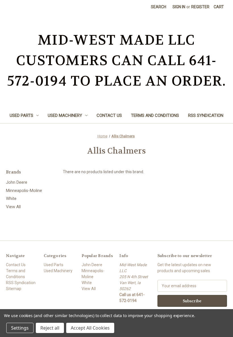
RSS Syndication (205, 115)
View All (13, 206)
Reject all (49, 328)
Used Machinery (65, 115)
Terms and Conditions (155, 115)
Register (200, 7)
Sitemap (13, 288)
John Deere (16, 182)
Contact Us (109, 115)
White (11, 198)
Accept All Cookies (90, 328)
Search (158, 7)
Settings (20, 328)
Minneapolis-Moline (24, 190)
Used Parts (21, 115)
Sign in (178, 7)
